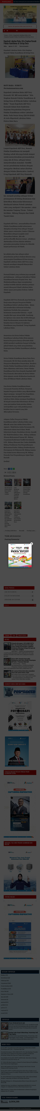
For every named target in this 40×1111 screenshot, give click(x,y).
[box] (20, 555)
